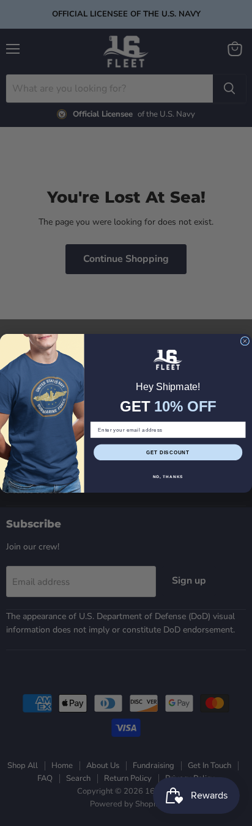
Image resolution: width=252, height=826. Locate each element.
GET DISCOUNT (168, 452)
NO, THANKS (168, 476)
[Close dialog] (245, 341)
